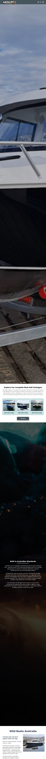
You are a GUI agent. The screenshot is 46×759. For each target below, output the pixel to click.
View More (23, 418)
